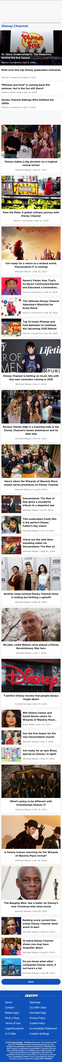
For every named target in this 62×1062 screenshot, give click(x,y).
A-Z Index (10, 1033)
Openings (35, 1002)
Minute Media (17, 1042)
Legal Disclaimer (14, 1028)
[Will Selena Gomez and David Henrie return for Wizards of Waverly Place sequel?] (31, 718)
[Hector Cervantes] (11, 62)
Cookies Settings (39, 1033)
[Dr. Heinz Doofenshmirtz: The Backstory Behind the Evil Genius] (31, 47)
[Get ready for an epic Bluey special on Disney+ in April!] (31, 754)
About (8, 1002)
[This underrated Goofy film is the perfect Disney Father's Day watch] (31, 525)
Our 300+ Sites (38, 1007)
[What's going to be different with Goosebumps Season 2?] (31, 789)
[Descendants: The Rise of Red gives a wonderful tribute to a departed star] (31, 504)
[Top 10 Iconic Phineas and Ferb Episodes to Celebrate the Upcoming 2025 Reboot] (31, 327)
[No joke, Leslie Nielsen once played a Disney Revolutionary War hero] (31, 632)
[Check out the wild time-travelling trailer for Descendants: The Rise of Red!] (31, 545)
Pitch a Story (12, 1017)
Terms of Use (13, 1023)
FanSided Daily (38, 1012)
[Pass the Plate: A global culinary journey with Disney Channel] (31, 200)
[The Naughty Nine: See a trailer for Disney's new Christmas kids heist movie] (31, 890)
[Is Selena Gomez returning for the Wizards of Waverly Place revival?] (31, 839)
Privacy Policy (37, 1017)
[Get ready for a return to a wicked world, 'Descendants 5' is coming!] (31, 250)
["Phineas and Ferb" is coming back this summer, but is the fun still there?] (31, 88)
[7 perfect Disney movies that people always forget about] (31, 683)
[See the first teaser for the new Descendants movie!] (31, 737)
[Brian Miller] (29, 724)
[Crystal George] (23, 703)
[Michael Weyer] (23, 169)
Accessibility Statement (43, 1028)
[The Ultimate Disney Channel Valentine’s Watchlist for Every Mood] (31, 307)
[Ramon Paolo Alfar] (11, 92)
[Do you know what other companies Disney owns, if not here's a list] (31, 967)
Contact (9, 1007)
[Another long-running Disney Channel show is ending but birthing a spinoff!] (31, 581)
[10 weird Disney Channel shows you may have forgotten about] (31, 946)
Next (31, 981)
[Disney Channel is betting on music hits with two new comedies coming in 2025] (31, 363)
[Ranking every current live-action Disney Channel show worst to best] (31, 926)
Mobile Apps (12, 1012)
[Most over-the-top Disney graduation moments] (31, 73)
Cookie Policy (37, 1023)
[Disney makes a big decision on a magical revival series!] (31, 149)
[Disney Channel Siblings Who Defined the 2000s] (31, 103)
